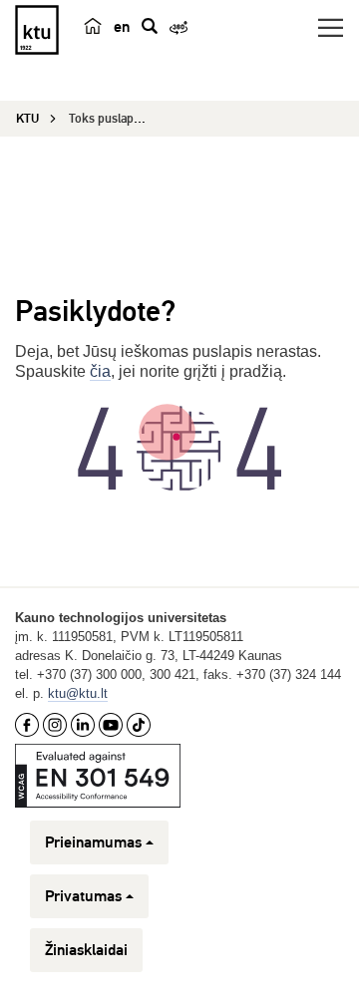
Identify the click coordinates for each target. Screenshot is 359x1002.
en (122, 27)
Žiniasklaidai (86, 950)
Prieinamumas (93, 842)
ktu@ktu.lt (78, 693)
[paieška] (150, 26)
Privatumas (83, 896)
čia (100, 371)
